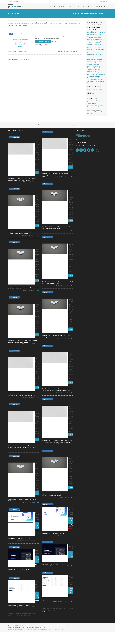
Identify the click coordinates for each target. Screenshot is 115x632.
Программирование (92, 101)
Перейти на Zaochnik (42, 41)
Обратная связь (82, 142)
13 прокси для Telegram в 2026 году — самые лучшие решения (20, 299)
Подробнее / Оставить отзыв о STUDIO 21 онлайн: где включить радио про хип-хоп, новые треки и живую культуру (22, 180)
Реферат (96, 68)
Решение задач (97, 69)
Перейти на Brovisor (39, 595)
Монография (90, 54)
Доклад (101, 44)
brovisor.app (38, 600)
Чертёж (89, 81)
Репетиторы (90, 68)
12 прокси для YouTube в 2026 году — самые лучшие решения (23, 458)
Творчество (95, 103)
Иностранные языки (92, 46)
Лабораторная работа (98, 49)
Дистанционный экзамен (94, 42)
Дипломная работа (92, 36)
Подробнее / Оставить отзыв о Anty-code (19, 569)
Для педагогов (99, 89)
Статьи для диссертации (93, 76)
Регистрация (103, 1)
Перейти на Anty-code (39, 559)
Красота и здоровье (92, 106)
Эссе (95, 83)
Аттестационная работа (98, 32)
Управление (100, 100)
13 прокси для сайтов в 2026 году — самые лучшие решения (23, 244)
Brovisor (26, 578)
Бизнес (89, 95)
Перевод (95, 61)
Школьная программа (98, 81)
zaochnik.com (54, 41)
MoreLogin (26, 509)
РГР (101, 66)
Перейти (39, 172)
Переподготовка (91, 88)
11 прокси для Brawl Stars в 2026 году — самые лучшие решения (23, 191)
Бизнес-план (95, 95)
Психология (101, 106)
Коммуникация (91, 105)
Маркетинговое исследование (95, 52)
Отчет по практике (96, 56)
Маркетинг (93, 100)
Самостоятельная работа (94, 73)
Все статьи (46, 612)
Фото (88, 100)
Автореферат (90, 31)
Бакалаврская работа (92, 34)
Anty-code (26, 547)
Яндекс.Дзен (98, 151)
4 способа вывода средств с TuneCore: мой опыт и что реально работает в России (22, 406)
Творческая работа (92, 78)
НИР (96, 54)
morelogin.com (39, 530)
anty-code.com (39, 564)
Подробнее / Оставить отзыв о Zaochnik (18, 51)
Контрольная (96, 47)
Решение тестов (91, 71)
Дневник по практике (93, 44)
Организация (99, 105)
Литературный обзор (93, 51)
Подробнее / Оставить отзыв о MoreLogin (19, 538)
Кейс (100, 46)
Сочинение (102, 74)
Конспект (89, 47)
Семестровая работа (92, 74)
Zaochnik (18, 33)
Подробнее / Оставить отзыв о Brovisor (18, 605)
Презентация (96, 66)
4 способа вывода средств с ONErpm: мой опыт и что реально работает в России (22, 353)
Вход (94, 1)
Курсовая (89, 49)
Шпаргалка (90, 83)
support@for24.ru (14, 1)
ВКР (100, 34)
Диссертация (98, 41)
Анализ (100, 101)
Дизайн (89, 103)
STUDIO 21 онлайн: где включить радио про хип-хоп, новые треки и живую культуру (23, 139)
